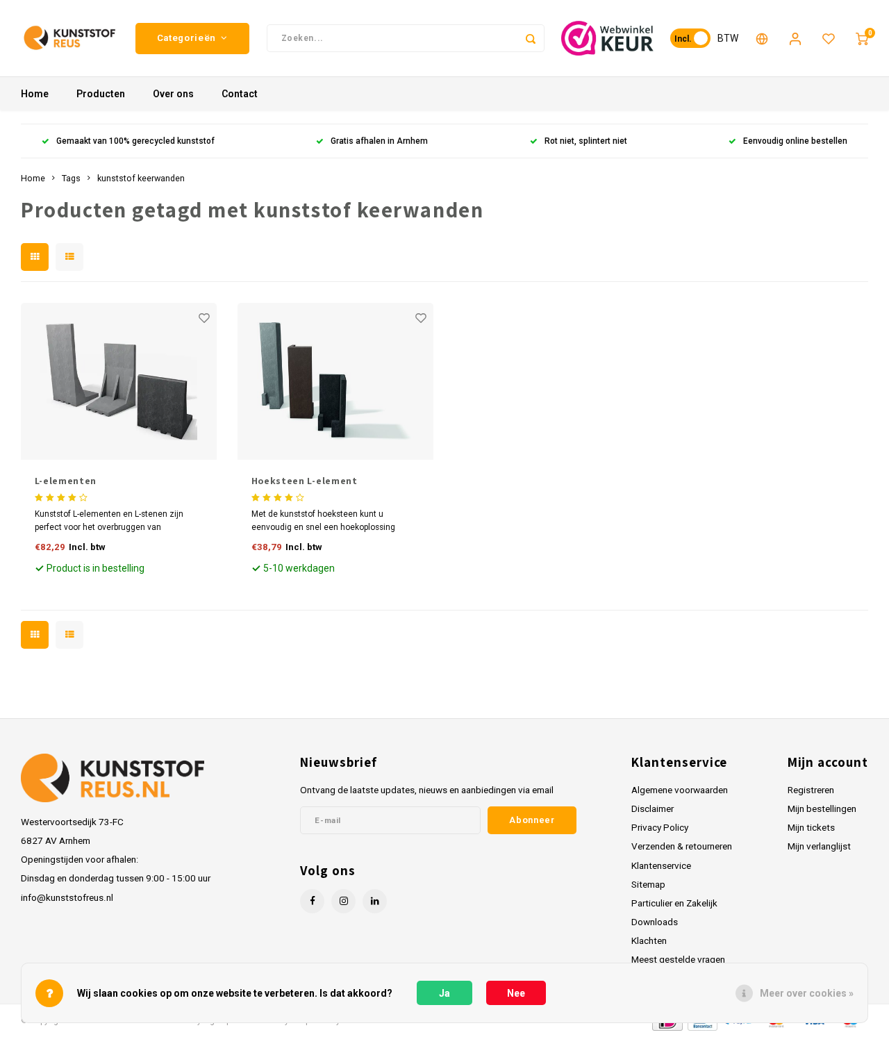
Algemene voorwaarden (679, 789)
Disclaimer (652, 808)
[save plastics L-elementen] (119, 381)
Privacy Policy (659, 827)
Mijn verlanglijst (819, 846)
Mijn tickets (811, 827)
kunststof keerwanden (141, 178)
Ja (444, 993)
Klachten (649, 940)
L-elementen (66, 480)
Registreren (811, 789)
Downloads (654, 921)
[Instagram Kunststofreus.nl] (343, 901)
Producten (100, 93)
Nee (516, 993)
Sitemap (648, 884)
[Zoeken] (531, 38)
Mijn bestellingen (822, 808)
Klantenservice (661, 865)
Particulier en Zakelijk (674, 903)
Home (35, 93)
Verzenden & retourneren (681, 846)
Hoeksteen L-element (304, 480)
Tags (71, 178)
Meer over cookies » (807, 993)
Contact (240, 93)
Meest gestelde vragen (678, 959)
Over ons (173, 93)
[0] (862, 38)
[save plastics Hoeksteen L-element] (336, 381)
